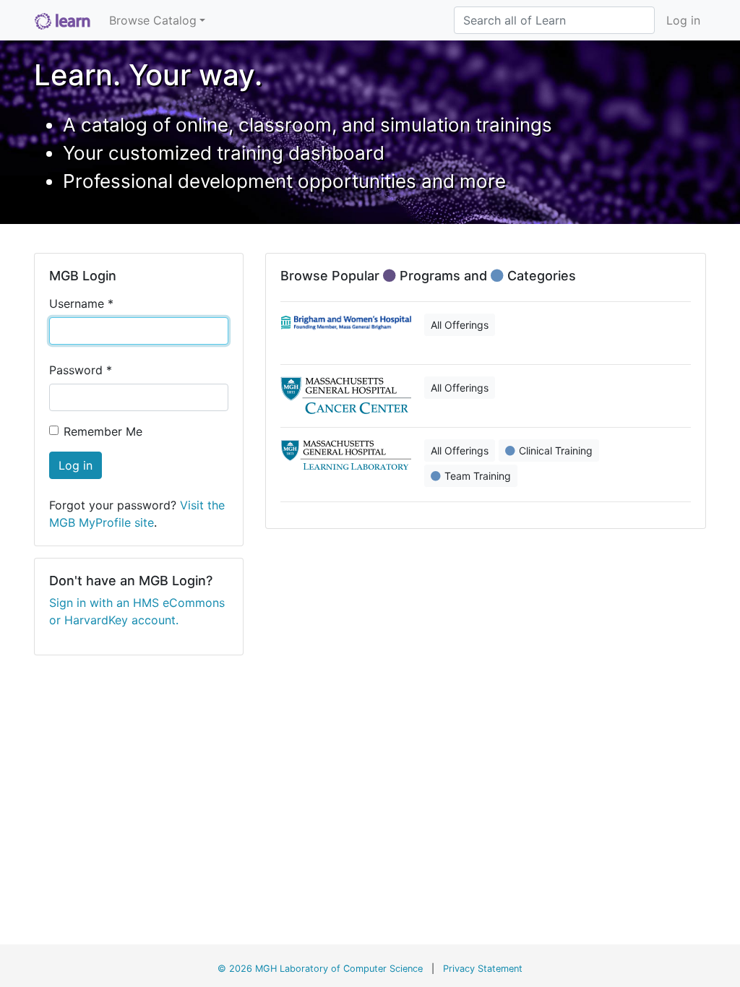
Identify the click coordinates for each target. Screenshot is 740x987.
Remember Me (103, 431)
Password (80, 370)
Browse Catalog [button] (153, 20)
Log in (683, 20)
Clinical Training (556, 450)
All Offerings (460, 325)
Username (81, 303)
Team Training (477, 476)
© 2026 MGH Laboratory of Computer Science (320, 968)
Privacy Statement (482, 968)
